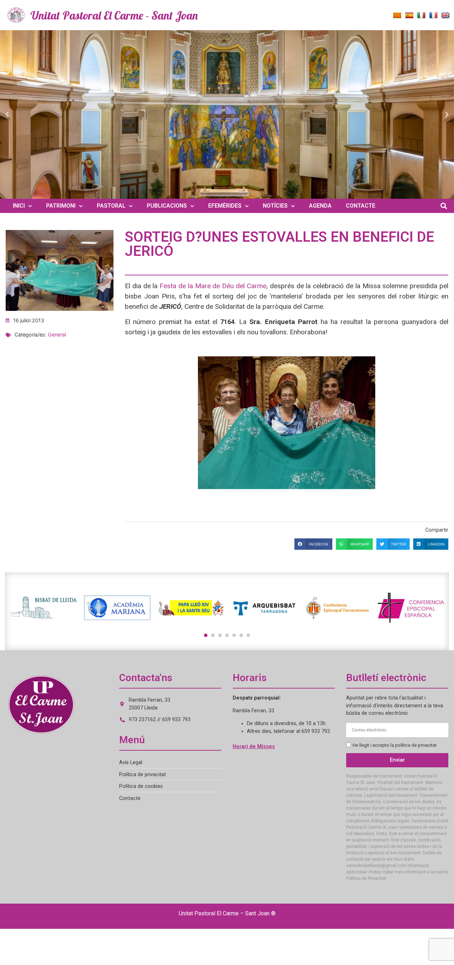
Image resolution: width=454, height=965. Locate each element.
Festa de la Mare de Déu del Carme (213, 286)
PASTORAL (111, 205)
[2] (212, 635)
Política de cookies (141, 786)
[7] (248, 635)
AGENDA (320, 205)
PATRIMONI (61, 205)
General (57, 334)
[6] (241, 635)
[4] (227, 635)
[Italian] (421, 15)
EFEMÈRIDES (225, 205)
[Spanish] (409, 15)
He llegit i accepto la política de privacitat (395, 745)
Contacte (129, 798)
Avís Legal (130, 763)
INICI (19, 205)
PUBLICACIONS (167, 205)
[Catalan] (397, 15)
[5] (234, 635)
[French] (433, 15)
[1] (205, 635)
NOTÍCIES (275, 205)
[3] (219, 635)
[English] (445, 15)
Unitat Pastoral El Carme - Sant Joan (114, 15)
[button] (7, 114)
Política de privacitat (142, 775)
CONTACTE (360, 205)
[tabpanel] (44, 608)
